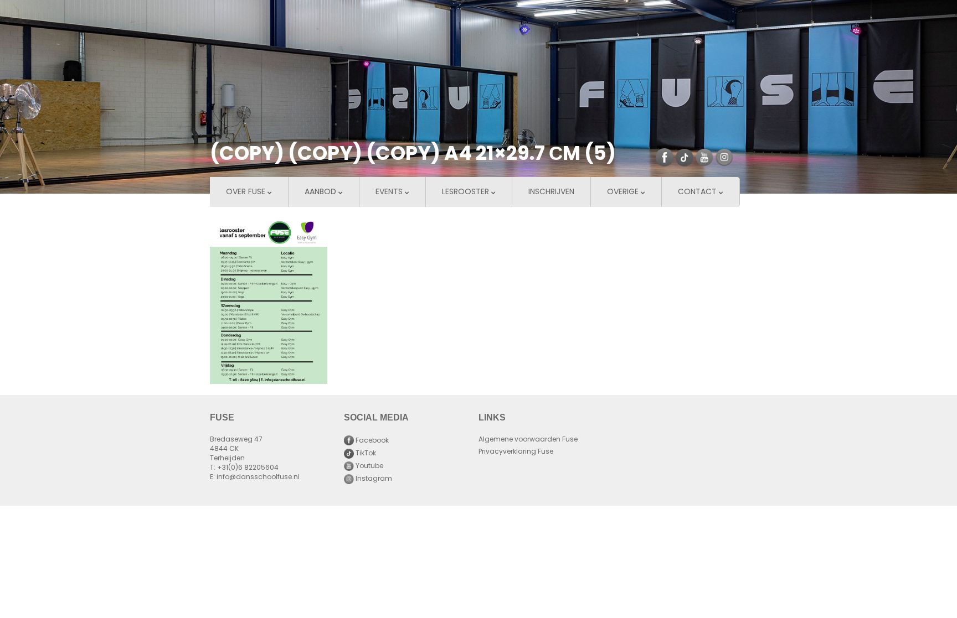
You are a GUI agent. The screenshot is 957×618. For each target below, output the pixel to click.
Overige (624, 192)
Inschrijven (551, 192)
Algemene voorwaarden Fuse (528, 440)
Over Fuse (246, 192)
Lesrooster (466, 192)
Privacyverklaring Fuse (515, 452)
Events (390, 192)
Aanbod (321, 192)
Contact (698, 192)
